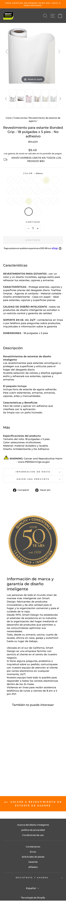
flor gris (37, 211)
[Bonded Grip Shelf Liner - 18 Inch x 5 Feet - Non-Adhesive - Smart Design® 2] (20, 99)
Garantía (33, 861)
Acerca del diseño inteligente (33, 824)
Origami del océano (55, 180)
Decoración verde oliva (19, 190)
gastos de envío (16, 153)
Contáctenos (33, 846)
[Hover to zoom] (33, 53)
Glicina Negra (55, 190)
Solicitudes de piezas (33, 856)
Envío (33, 851)
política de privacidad (33, 830)
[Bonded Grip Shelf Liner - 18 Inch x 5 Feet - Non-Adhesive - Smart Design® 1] (12, 99)
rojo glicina (11, 201)
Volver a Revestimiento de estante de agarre (35, 803)
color (33, 173)
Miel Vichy (19, 180)
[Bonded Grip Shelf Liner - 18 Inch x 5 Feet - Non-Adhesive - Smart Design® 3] (29, 99)
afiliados (33, 867)
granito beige (28, 201)
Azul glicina (46, 190)
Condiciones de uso (33, 835)
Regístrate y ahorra (32, 877)
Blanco (28, 211)
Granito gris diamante (46, 201)
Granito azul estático (19, 201)
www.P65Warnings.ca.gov (34, 461)
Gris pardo (11, 180)
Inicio (9, 117)
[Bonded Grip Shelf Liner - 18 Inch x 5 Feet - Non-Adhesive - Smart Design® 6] (53, 99)
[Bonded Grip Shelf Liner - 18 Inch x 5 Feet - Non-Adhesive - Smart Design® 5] (45, 99)
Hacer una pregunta (33, 479)
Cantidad (33, 222)
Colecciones (20, 117)
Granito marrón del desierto (37, 201)
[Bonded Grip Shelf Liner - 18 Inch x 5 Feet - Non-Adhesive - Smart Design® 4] (37, 99)
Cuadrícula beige (46, 180)
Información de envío (33, 472)
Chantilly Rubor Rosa (11, 190)
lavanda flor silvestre (37, 190)
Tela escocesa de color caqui (37, 180)
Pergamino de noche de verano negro (28, 190)
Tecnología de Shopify (33, 897)
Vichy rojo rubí (28, 180)
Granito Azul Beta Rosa (55, 201)
